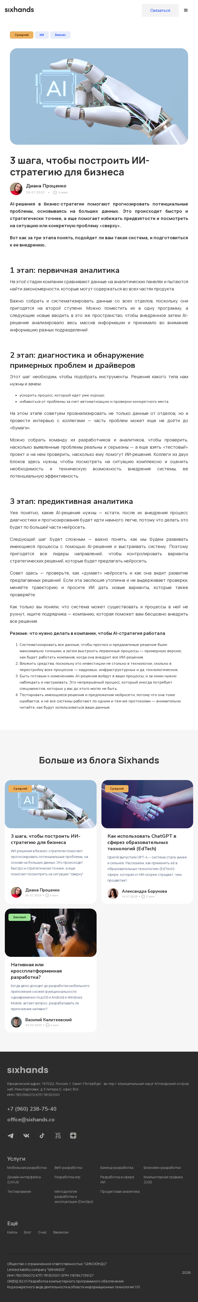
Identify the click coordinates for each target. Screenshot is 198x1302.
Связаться (160, 10)
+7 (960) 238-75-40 (32, 1109)
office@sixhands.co (31, 1119)
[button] (186, 10)
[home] (19, 10)
